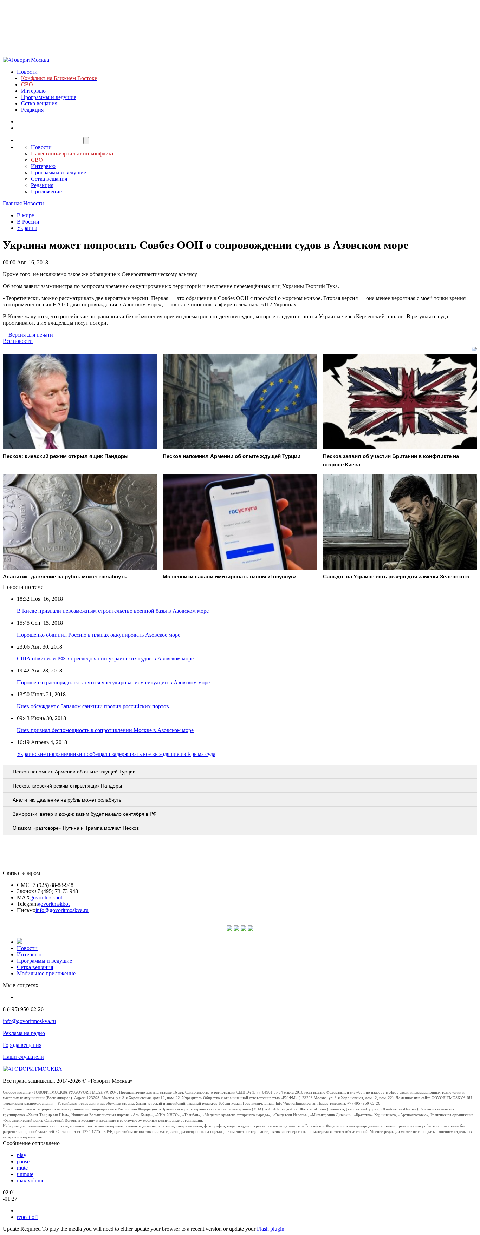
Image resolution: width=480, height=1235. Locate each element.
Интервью (33, 91)
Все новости (18, 341)
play (21, 1155)
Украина (27, 228)
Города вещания (22, 1045)
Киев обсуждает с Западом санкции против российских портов (93, 706)
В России (28, 222)
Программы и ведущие (48, 97)
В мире (25, 215)
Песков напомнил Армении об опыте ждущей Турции (74, 772)
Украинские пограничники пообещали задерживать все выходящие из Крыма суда (116, 754)
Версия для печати (30, 335)
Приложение (46, 191)
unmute (25, 1174)
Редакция (32, 110)
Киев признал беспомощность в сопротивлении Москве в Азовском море (105, 730)
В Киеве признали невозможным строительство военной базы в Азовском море (113, 611)
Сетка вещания (39, 103)
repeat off (27, 1217)
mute (22, 1168)
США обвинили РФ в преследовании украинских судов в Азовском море (105, 659)
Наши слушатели (23, 1057)
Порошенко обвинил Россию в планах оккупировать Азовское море (98, 635)
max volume (30, 1180)
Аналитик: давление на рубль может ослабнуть (67, 800)
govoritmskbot (46, 898)
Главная (12, 203)
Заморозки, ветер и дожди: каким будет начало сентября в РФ (85, 814)
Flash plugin (270, 1229)
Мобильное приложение (46, 973)
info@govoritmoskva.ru (62, 910)
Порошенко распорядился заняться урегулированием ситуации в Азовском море (113, 682)
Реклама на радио (24, 1033)
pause (23, 1161)
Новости (27, 72)
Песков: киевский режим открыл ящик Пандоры (67, 786)
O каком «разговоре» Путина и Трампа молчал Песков (76, 828)
